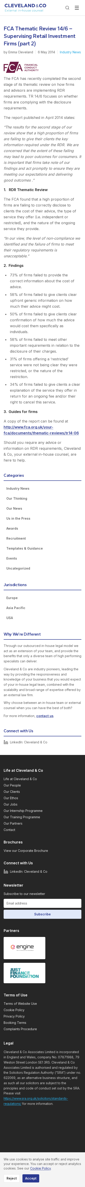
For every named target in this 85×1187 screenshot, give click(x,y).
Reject (12, 1178)
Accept (30, 1178)
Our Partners (13, 823)
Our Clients (12, 792)
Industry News (70, 52)
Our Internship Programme (23, 811)
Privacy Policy (14, 1016)
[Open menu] (76, 7)
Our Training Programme (22, 817)
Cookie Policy (14, 1010)
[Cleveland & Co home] (26, 7)
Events (11, 558)
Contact (9, 830)
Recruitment (16, 538)
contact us (44, 716)
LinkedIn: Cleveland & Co (28, 742)
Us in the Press (18, 518)
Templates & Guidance (24, 548)
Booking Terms (15, 1023)
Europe (12, 598)
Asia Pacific (15, 608)
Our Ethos (11, 798)
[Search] (67, 8)
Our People (12, 785)
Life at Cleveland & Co (20, 779)
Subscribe (42, 914)
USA (9, 618)
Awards (12, 528)
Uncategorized (18, 568)
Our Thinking (16, 498)
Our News (14, 508)
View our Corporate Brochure (26, 851)
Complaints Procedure (20, 1029)
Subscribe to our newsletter (24, 894)
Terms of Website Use (20, 1003)
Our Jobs (10, 804)
